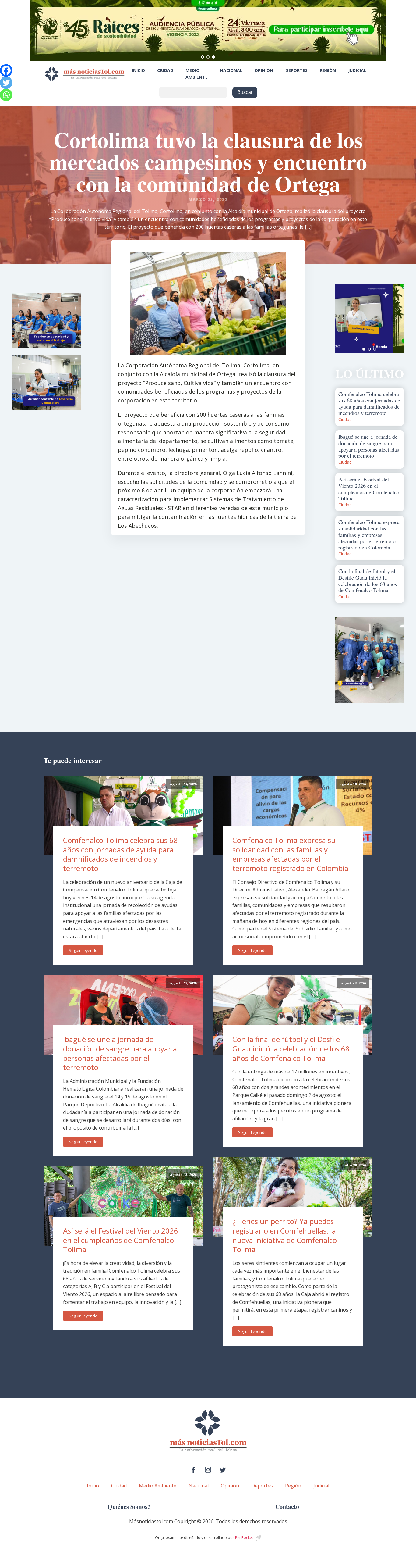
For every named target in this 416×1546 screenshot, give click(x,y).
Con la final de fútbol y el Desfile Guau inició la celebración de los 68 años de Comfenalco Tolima (291, 1048)
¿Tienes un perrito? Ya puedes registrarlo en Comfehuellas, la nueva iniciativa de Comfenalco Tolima (284, 1235)
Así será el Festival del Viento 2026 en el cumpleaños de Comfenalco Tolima (120, 1240)
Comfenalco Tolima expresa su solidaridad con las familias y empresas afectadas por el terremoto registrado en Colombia (290, 854)
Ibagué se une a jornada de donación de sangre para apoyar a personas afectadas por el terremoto (120, 1053)
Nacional (231, 70)
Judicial (357, 70)
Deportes (296, 70)
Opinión (264, 70)
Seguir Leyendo (83, 950)
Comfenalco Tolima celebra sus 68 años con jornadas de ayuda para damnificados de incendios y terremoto (120, 854)
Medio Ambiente (196, 73)
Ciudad (165, 70)
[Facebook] (6, 70)
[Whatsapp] (6, 95)
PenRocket (244, 1537)
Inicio (138, 70)
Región (328, 70)
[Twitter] (6, 83)
